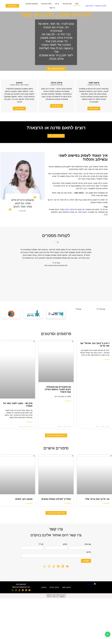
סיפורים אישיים (46, 4)
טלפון (65, 544)
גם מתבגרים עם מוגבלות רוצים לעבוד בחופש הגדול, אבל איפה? (58, 389)
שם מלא (88, 544)
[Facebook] (58, 566)
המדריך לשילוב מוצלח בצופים (56, 499)
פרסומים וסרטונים (32, 4)
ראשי (77, 4)
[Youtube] (67, 566)
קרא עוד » (106, 359)
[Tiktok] (54, 566)
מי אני (57, 4)
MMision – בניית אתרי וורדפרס (56, 596)
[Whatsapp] (44, 566)
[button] (17, 268)
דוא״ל (41, 544)
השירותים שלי (67, 4)
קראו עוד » (105, 503)
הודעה (88, 552)
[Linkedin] (63, 566)
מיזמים (19, 83)
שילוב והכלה (56, 83)
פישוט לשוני (93, 83)
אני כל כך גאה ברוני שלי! (97, 499)
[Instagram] (49, 566)
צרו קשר (52, 8)
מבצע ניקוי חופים (23, 499)
